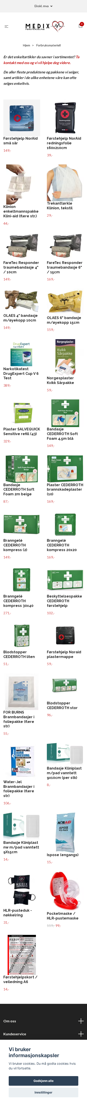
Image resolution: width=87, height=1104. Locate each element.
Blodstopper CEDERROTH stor (62, 705)
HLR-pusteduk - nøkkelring (17, 912)
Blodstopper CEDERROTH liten (19, 654)
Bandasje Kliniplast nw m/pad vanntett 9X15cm (21, 847)
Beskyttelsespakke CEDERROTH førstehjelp (64, 601)
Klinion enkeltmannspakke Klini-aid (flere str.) (21, 211)
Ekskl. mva (42, 6)
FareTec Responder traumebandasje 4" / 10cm (21, 267)
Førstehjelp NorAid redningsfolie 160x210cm (64, 143)
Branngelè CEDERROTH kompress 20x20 (62, 545)
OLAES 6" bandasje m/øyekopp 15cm (64, 320)
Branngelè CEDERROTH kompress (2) (15, 545)
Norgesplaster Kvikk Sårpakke (60, 380)
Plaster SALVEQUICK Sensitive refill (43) (21, 431)
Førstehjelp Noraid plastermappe (64, 654)
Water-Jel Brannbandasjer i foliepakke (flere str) (18, 789)
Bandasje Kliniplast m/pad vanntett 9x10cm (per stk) (64, 773)
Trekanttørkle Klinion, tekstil (59, 205)
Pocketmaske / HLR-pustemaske (63, 915)
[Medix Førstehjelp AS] (44, 26)
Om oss (9, 1021)
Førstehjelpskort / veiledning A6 (20, 979)
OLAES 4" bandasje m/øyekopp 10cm (20, 317)
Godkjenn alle (43, 1081)
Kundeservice (14, 1034)
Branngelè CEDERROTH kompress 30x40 (18, 601)
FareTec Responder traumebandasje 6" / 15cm (65, 267)
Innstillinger (43, 1092)
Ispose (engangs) (63, 855)
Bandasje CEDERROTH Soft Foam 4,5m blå (62, 434)
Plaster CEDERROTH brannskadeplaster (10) (65, 489)
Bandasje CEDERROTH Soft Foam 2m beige (18, 489)
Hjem (26, 45)
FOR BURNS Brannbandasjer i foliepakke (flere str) (18, 719)
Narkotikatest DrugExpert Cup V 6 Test (21, 373)
